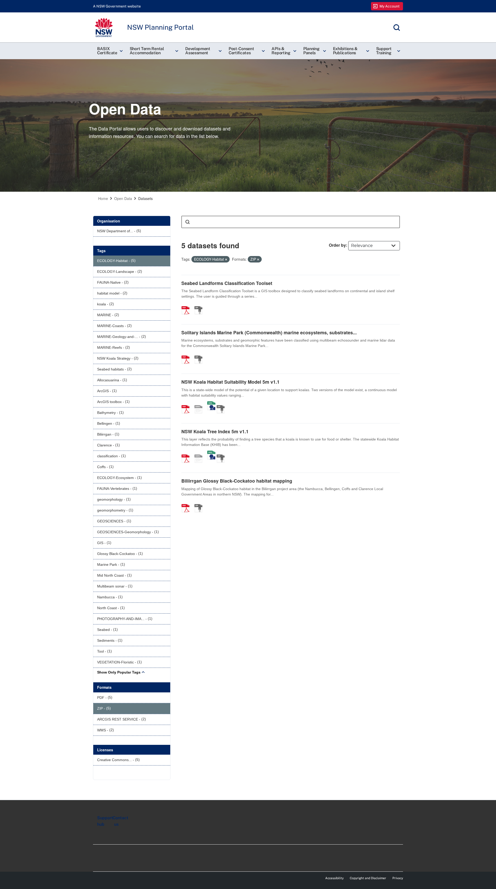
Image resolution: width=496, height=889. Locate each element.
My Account (389, 6)
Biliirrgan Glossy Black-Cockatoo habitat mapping (236, 480)
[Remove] (226, 259)
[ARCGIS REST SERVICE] (200, 403)
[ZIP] (200, 304)
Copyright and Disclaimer (368, 878)
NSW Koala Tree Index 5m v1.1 (215, 431)
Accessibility (334, 878)
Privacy (397, 878)
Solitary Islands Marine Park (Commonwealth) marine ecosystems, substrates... (269, 332)
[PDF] (187, 304)
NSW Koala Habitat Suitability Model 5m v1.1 (230, 381)
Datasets (145, 198)
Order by (337, 245)
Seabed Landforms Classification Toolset (226, 283)
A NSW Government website (117, 6)
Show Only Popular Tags (119, 672)
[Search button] (187, 222)
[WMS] (211, 403)
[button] (109, 51)
